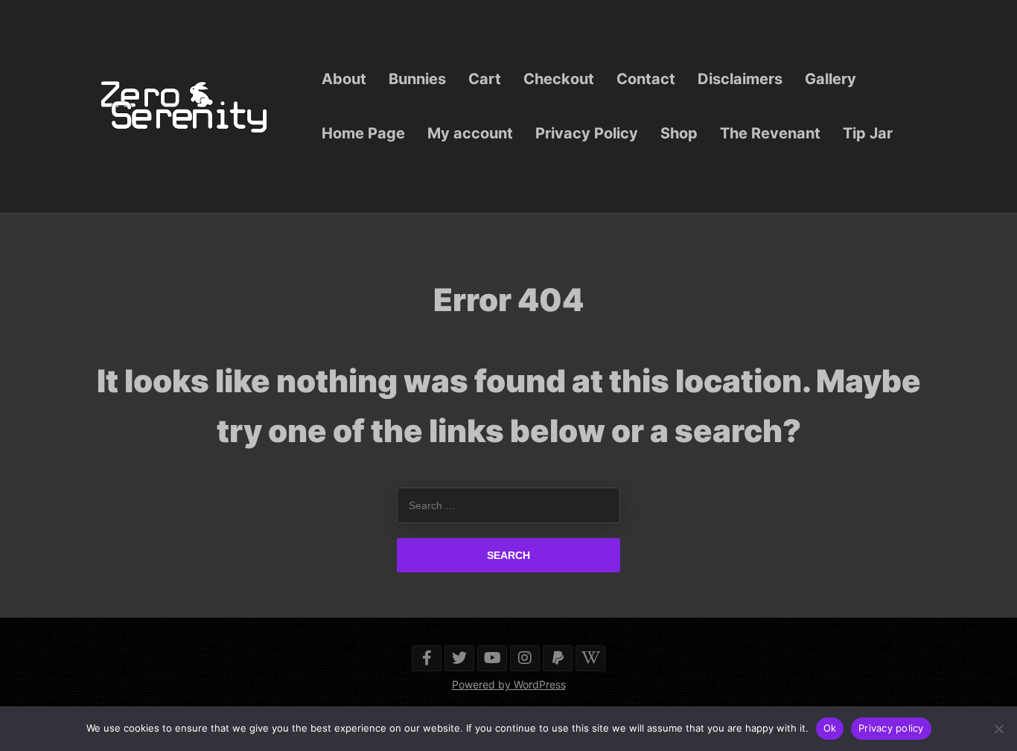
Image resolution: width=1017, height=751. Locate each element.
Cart (484, 79)
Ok (830, 728)
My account (470, 133)
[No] (998, 728)
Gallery (830, 79)
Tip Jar (868, 133)
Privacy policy (891, 728)
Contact (645, 79)
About (344, 79)
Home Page (363, 133)
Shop (679, 133)
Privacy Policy (586, 133)
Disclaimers (740, 79)
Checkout (558, 79)
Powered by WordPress (509, 684)
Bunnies (417, 79)
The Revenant (770, 133)
